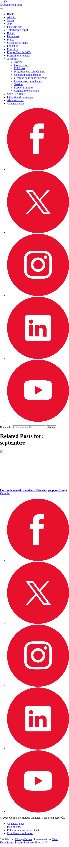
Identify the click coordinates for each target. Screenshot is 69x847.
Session (18, 84)
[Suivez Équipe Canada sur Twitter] (38, 232)
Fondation (12, 45)
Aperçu (18, 61)
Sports (10, 20)
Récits (10, 13)
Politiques (19, 68)
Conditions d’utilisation (20, 833)
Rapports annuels (23, 87)
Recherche (6, 427)
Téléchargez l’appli (17, 29)
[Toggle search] (1, 8)
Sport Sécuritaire (16, 93)
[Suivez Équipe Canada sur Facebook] (38, 169)
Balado (11, 33)
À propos (12, 58)
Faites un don (14, 26)
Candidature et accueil (26, 90)
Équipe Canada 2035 (19, 52)
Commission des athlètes (28, 81)
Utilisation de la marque (20, 97)
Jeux (9, 23)
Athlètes (11, 17)
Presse (10, 39)
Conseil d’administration (27, 74)
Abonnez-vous (15, 100)
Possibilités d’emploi (18, 55)
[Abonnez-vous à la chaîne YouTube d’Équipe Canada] (38, 420)
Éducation (12, 49)
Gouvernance (21, 65)
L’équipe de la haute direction (30, 77)
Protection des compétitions (29, 71)
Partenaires (13, 36)
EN (5, 1)
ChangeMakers (23, 839)
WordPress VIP (38, 842)
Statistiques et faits (17, 42)
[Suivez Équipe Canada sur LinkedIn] (38, 357)
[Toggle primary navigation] (1, 2)
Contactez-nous (15, 103)
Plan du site (13, 826)
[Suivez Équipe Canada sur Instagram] (38, 295)
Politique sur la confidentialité (23, 830)
